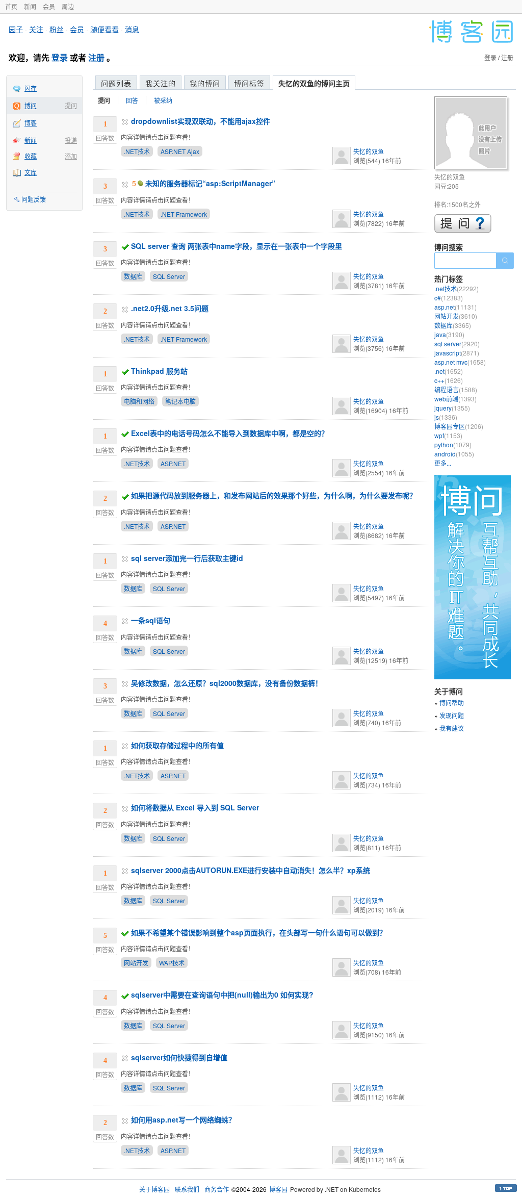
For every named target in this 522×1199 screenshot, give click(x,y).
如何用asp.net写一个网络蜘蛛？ (183, 1119)
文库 (30, 172)
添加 (71, 155)
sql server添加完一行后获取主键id (187, 558)
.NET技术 (137, 151)
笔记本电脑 (180, 401)
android (454, 453)
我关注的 (160, 83)
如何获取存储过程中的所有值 (177, 745)
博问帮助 (451, 702)
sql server (457, 343)
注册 (96, 57)
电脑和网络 (139, 401)
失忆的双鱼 (368, 151)
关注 (36, 29)
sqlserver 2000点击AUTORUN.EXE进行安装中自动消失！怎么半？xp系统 (250, 870)
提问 (71, 105)
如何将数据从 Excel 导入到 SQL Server (195, 807)
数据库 (133, 276)
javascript (456, 352)
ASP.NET (173, 463)
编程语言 (455, 389)
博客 (30, 122)
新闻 (30, 6)
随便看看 (104, 29)
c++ (448, 380)
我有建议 (451, 728)
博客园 (278, 1189)
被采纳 (163, 100)
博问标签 (249, 83)
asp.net (455, 306)
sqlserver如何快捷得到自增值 (179, 1057)
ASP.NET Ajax (180, 151)
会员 (49, 6)
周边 (68, 6)
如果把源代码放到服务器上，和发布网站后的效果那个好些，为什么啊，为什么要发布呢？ (273, 495)
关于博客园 (154, 1189)
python (453, 444)
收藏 (30, 155)
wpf (448, 435)
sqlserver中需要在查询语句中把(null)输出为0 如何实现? (222, 994)
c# (448, 297)
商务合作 (216, 1189)
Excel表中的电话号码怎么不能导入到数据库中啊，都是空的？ (229, 433)
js (445, 417)
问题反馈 (33, 199)
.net (448, 371)
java (449, 334)
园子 (16, 29)
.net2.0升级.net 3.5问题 (169, 308)
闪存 (30, 88)
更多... (442, 462)
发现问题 (451, 715)
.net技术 (456, 288)
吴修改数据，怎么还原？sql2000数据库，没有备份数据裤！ (226, 683)
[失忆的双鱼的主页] (472, 134)
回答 (132, 100)
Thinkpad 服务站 (159, 371)
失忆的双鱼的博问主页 (314, 83)
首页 (11, 6)
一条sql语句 (150, 620)
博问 (30, 105)
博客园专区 (458, 426)
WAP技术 (172, 962)
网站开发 (136, 962)
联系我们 (187, 1189)
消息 (132, 29)
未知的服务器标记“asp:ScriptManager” (210, 183)
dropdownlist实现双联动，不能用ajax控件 (200, 121)
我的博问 (205, 83)
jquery (452, 407)
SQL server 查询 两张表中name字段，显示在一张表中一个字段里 (236, 246)
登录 (59, 57)
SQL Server (169, 276)
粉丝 (56, 29)
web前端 (455, 398)
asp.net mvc (460, 362)
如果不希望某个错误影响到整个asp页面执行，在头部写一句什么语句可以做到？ (258, 932)
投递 (71, 140)
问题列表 (116, 83)
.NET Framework (184, 214)
